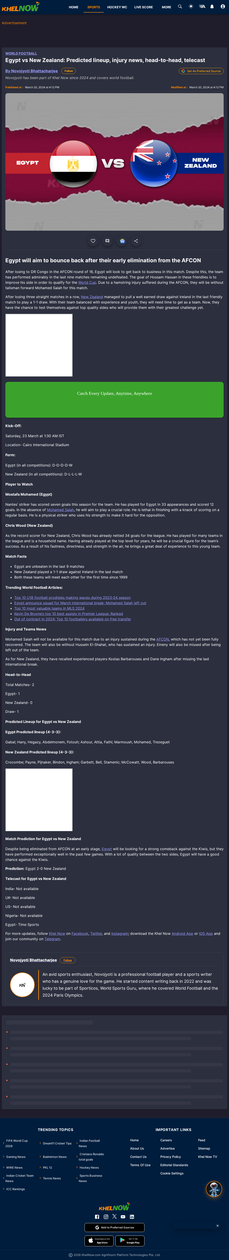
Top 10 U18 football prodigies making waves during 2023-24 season (72, 597)
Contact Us (138, 1157)
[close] (218, 1226)
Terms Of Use (140, 1165)
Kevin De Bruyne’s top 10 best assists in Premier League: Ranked (68, 613)
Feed (201, 1140)
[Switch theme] (191, 7)
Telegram (52, 939)
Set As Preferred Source (204, 71)
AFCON (162, 639)
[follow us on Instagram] (106, 1216)
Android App (182, 933)
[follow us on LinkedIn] (132, 1216)
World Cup (87, 282)
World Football (21, 53)
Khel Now (57, 933)
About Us (137, 1148)
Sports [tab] (93, 7)
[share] (136, 241)
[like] (93, 241)
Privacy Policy (170, 1157)
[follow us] (121, 241)
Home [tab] (73, 7)
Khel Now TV (207, 1157)
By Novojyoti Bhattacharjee (31, 71)
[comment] (107, 241)
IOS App (206, 933)
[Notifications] (212, 7)
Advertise (167, 1148)
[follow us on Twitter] (114, 1216)
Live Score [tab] (143, 7)
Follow (69, 71)
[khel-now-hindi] (202, 7)
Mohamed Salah (60, 509)
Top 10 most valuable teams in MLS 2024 (49, 608)
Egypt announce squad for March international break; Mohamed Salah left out (80, 603)
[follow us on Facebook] (97, 1216)
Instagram (119, 933)
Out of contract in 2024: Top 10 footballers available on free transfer (72, 619)
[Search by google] (180, 7)
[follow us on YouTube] (123, 1216)
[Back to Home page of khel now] (21, 7)
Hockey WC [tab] (117, 7)
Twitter (96, 933)
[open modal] (214, 1189)
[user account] (222, 7)
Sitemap (204, 1148)
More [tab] (166, 7)
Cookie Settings (172, 1173)
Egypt (107, 849)
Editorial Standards (174, 1165)
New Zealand (92, 297)
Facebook (80, 933)
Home (134, 1140)
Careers (166, 1140)
